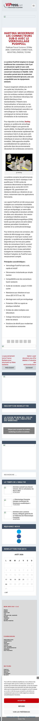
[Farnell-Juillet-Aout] (19, 445)
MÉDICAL (6, 672)
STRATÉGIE (6, 618)
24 (6, 584)
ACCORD (6, 619)
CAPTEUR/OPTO (8, 641)
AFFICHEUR (6, 643)
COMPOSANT (15, 50)
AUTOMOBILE (7, 673)
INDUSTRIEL (7, 670)
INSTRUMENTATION (11, 647)
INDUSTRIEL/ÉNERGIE (15, 52)
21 (23, 579)
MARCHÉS (14, 615)
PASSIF (5, 642)
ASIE (5, 614)
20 (19, 579)
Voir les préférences (21, 712)
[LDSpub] (19, 347)
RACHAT (6, 616)
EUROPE (6, 611)
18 (10, 579)
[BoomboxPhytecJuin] (19, 377)
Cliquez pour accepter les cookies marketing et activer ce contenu (19, 431)
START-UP (6, 669)
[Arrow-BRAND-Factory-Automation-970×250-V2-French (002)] (19, 19)
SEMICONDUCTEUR (8, 639)
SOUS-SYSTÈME (8, 646)
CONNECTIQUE (26, 50)
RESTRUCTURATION (8, 620)
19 (15, 579)
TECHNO (27, 52)
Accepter (21, 701)
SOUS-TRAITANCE (8, 650)
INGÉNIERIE (6, 649)
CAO (5, 647)
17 (6, 579)
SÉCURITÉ (6, 674)
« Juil (6, 592)
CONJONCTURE (7, 615)
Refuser (21, 706)
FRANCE (6, 610)
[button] (38, 678)
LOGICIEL (6, 645)
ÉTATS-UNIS (7, 612)
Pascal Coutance (19, 47)
